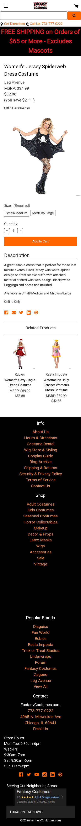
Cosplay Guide (40, 456)
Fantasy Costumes (40, 668)
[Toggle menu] (5, 5)
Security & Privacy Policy (40, 473)
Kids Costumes (40, 510)
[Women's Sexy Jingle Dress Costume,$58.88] (20, 354)
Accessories (41, 552)
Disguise (40, 626)
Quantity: (11, 224)
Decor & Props (40, 534)
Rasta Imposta (40, 644)
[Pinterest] (36, 312)
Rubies (41, 638)
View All (40, 686)
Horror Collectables (40, 522)
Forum (40, 662)
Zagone (40, 674)
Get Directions (14, 24)
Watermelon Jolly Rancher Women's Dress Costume (56, 385)
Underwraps (40, 656)
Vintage (40, 564)
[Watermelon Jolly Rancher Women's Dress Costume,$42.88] (56, 354)
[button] (40, 797)
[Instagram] (44, 774)
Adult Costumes (40, 504)
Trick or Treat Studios (40, 650)
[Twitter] (21, 312)
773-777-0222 (40, 710)
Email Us (40, 728)
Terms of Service (40, 479)
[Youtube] (36, 774)
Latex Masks (40, 540)
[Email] (14, 312)
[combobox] (33, 15)
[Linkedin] (29, 312)
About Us (40, 431)
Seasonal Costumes (40, 516)
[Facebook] (6, 312)
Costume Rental (40, 443)
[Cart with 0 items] (76, 5)
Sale (40, 558)
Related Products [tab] (41, 327)
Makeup (41, 528)
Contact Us (40, 485)
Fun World (40, 632)
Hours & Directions (40, 437)
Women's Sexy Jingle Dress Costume (19, 382)
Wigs (40, 546)
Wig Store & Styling (40, 450)
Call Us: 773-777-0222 (46, 24)
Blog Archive (40, 461)
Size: (17, 205)
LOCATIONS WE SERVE (26, 812)
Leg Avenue (40, 680)
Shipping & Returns (40, 467)
